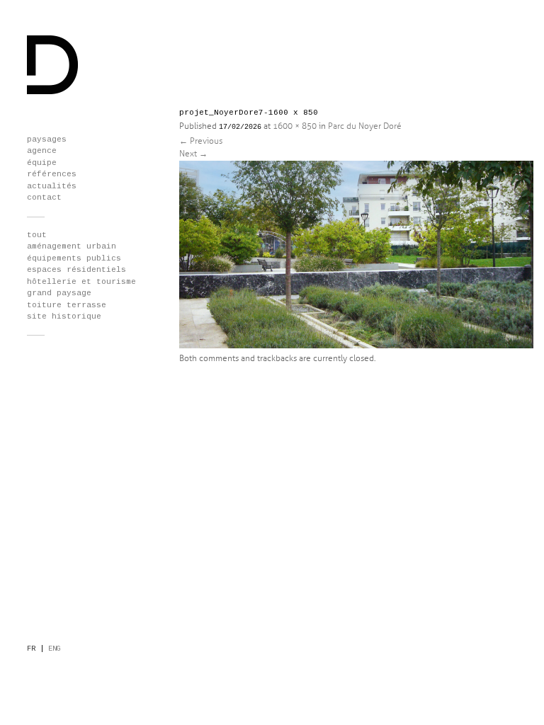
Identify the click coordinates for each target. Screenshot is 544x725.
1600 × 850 (295, 126)
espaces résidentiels (76, 270)
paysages (47, 139)
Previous (200, 141)
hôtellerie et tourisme (81, 282)
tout (37, 235)
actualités (51, 186)
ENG (54, 649)
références (51, 174)
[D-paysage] (53, 92)
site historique (64, 316)
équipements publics (74, 258)
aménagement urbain (71, 246)
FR (31, 649)
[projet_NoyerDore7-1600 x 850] (356, 346)
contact (44, 197)
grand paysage (59, 293)
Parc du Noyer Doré (365, 126)
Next (193, 154)
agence (42, 151)
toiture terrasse (66, 305)
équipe (42, 163)
